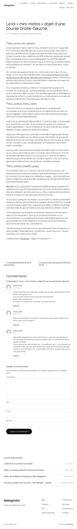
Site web (9, 420)
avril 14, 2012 (69, 464)
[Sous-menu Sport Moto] (47, 3)
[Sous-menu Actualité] (28, 3)
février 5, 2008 (17, 285)
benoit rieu (15, 33)
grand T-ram (17, 314)
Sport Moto (41, 3)
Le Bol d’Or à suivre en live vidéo (18, 464)
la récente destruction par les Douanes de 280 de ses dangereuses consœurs (37, 76)
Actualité (23, 3)
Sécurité (38, 33)
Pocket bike (31, 33)
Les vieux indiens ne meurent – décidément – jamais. (28, 483)
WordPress (69, 524)
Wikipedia (24, 238)
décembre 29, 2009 (67, 483)
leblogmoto (9, 5)
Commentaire (11, 377)
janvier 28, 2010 (68, 476)
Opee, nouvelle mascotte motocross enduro (24, 470)
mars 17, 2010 (69, 470)
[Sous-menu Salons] (65, 3)
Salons (61, 3)
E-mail (8, 411)
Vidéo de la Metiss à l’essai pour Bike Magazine (25, 476)
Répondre (16, 306)
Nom (8, 402)
